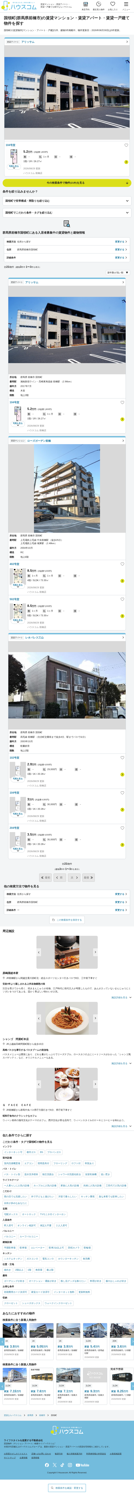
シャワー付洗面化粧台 (69, 1174)
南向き (7, 1270)
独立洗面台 (48, 1174)
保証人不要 (45, 1225)
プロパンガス (54, 1152)
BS (41, 1152)
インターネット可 (13, 1152)
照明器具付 (43, 1163)
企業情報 (23, 1458)
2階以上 (19, 1270)
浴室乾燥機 (91, 1174)
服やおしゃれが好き (116, 1281)
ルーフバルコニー (29, 1236)
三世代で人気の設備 (116, 1185)
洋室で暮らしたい (67, 1196)
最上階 (50, 1270)
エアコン (29, 1163)
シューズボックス (31, 1303)
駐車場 (23, 1247)
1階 (29, 1270)
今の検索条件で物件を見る (66, 182)
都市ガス (31, 1152)
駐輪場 (87, 1247)
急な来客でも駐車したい (111, 1196)
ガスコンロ (32, 1258)
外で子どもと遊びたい (42, 1196)
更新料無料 (84, 1292)
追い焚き (105, 1174)
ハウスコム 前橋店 (32, 173)
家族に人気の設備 (70, 1185)
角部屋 (38, 1270)
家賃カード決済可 (40, 1292)
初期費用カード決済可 (15, 1292)
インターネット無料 (64, 1292)
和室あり (89, 1163)
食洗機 (86, 1258)
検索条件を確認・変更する (69, 1488)
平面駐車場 (10, 1247)
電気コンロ (48, 1258)
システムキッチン (13, 1258)
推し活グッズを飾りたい (73, 1281)
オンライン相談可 (26, 1225)
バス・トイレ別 (12, 1174)
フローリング (60, 1163)
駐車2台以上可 (56, 1247)
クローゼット (11, 1303)
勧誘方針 (59, 1454)
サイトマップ (10, 1458)
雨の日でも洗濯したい (15, 1196)
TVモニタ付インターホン (53, 1214)
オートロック (29, 1214)
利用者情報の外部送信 (96, 1454)
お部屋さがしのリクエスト (15, 1454)
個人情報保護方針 (74, 1454)
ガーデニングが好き (14, 1281)
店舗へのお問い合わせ (41, 1454)
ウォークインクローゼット (58, 1303)
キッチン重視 (88, 1196)
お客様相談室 (116, 1454)
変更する (119, 241)
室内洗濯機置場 (12, 1163)
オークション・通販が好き (42, 1281)
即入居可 (8, 1225)
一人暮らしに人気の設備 (16, 1185)
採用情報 (35, 1458)
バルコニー (10, 1236)
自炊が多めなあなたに (15, 1203)
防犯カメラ (74, 1247)
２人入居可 (61, 1225)
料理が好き (95, 1281)
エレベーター (38, 1247)
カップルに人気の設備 (45, 1185)
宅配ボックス (11, 1214)
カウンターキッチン (68, 1258)
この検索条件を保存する (69, 920)
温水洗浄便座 (31, 1174)
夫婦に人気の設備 (92, 1185)
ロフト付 (76, 1163)
